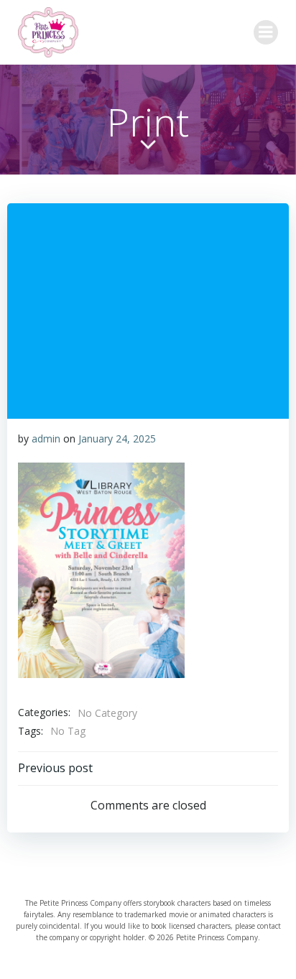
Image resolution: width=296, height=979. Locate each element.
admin (46, 438)
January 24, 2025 (117, 438)
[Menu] (266, 32)
